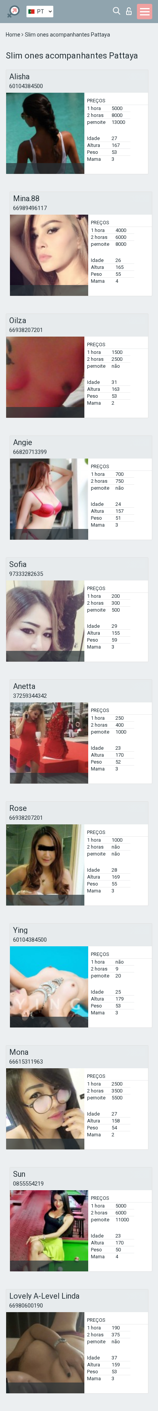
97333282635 (26, 573)
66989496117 (30, 208)
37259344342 (30, 695)
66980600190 (26, 1305)
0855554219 (28, 1183)
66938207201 (26, 330)
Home (13, 35)
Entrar (130, 9)
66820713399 (30, 452)
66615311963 (26, 1061)
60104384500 (26, 86)
